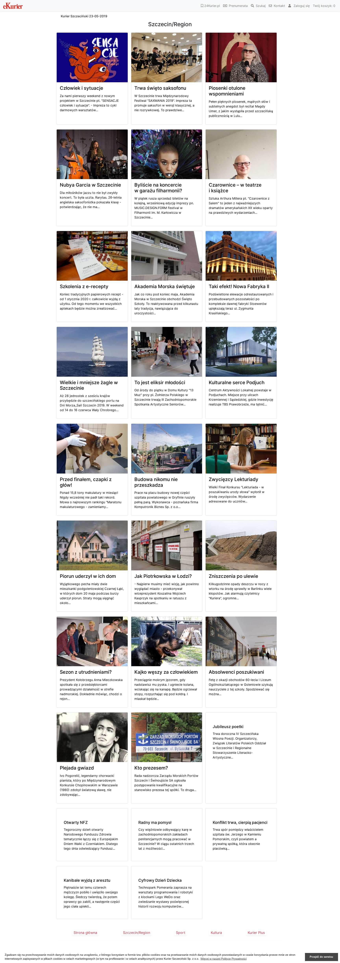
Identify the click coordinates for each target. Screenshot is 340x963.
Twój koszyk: (324, 6)
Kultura (216, 933)
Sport (180, 933)
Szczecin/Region (136, 933)
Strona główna (85, 933)
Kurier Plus (256, 933)
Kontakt (279, 6)
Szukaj (260, 6)
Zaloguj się (301, 6)
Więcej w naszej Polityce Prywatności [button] (223, 958)
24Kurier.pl (211, 6)
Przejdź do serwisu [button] (321, 957)
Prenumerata (238, 6)
